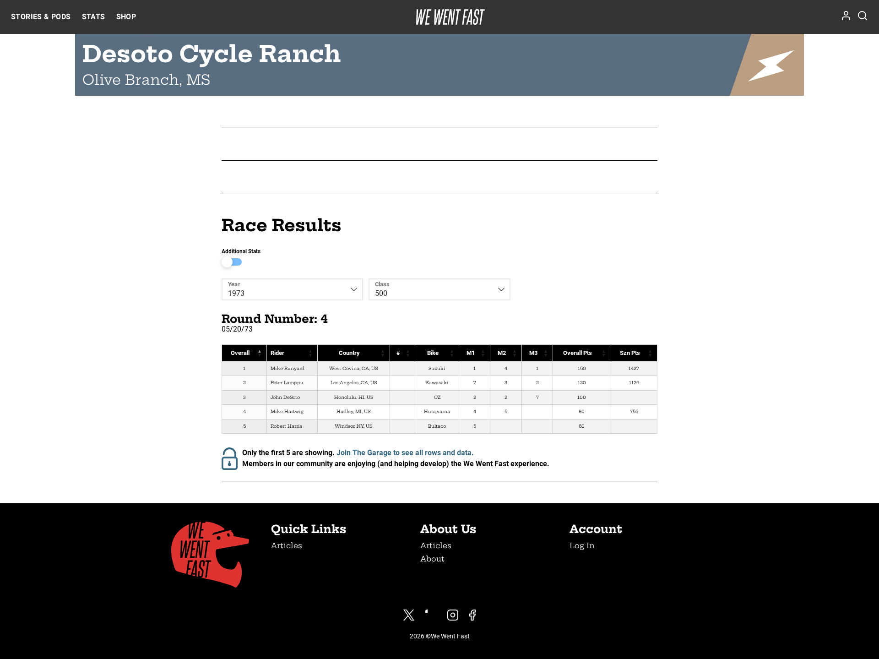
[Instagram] (452, 615)
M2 (502, 352)
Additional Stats (241, 251)
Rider (277, 352)
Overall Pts (577, 352)
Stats (93, 16)
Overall (240, 352)
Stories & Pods (41, 16)
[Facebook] (472, 615)
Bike (433, 352)
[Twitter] (408, 615)
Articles (286, 545)
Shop (126, 16)
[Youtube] (430, 615)
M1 (471, 352)
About (432, 558)
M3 (533, 352)
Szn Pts (630, 352)
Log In (582, 545)
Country (349, 352)
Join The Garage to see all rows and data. (405, 452)
